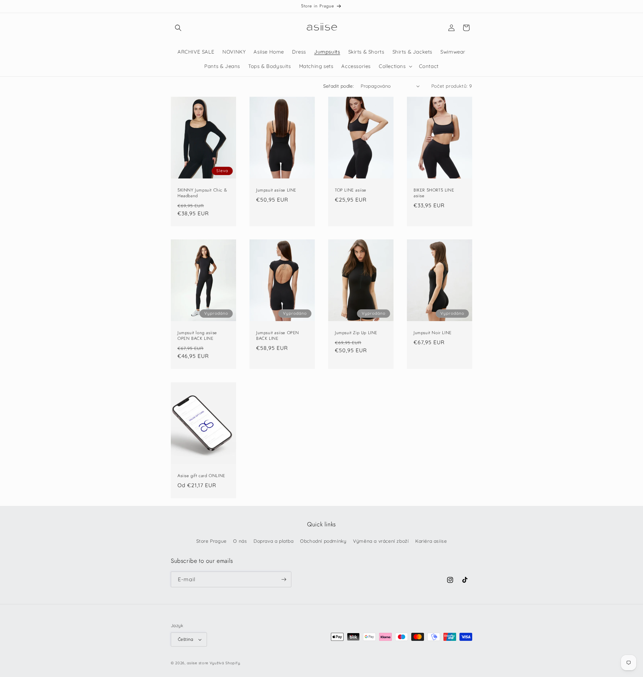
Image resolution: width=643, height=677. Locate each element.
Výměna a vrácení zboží (381, 541)
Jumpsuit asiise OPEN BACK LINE (277, 336)
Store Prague (211, 541)
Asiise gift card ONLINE (201, 475)
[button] (178, 27)
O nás (240, 541)
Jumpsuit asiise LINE (276, 190)
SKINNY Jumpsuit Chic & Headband (202, 193)
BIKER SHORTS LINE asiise (434, 193)
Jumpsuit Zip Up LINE (356, 333)
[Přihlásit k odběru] (283, 579)
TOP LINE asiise (350, 190)
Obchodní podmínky (323, 541)
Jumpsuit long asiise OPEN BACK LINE (197, 336)
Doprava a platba (274, 541)
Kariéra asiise (431, 541)
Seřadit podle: (338, 86)
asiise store (197, 663)
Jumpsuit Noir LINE (433, 333)
